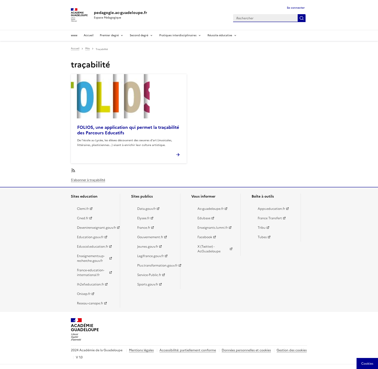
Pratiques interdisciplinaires (177, 35)
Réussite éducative (220, 35)
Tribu (262, 227)
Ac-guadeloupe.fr (210, 208)
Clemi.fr (83, 208)
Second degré (139, 35)
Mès (87, 48)
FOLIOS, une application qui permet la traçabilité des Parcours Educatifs (128, 130)
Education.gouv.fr (90, 237)
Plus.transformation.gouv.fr (156, 265)
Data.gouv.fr (146, 208)
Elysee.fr (143, 218)
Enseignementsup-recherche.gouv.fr (91, 258)
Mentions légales (141, 350)
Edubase (203, 218)
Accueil (89, 35)
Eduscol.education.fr (92, 246)
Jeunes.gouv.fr (147, 246)
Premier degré (109, 35)
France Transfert (270, 218)
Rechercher (302, 18)
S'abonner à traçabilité (88, 180)
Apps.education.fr (271, 208)
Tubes (262, 237)
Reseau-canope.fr (90, 303)
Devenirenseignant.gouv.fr (96, 227)
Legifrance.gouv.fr (150, 256)
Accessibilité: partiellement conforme (187, 350)
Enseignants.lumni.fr (212, 227)
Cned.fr (82, 218)
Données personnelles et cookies (246, 350)
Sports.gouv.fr (147, 284)
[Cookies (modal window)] (367, 363)
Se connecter (296, 8)
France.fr (143, 227)
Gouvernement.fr (150, 237)
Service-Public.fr (149, 274)
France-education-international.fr (90, 272)
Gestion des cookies (292, 350)
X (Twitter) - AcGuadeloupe (208, 249)
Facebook (204, 237)
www (74, 35)
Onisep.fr (84, 293)
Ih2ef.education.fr (90, 284)
